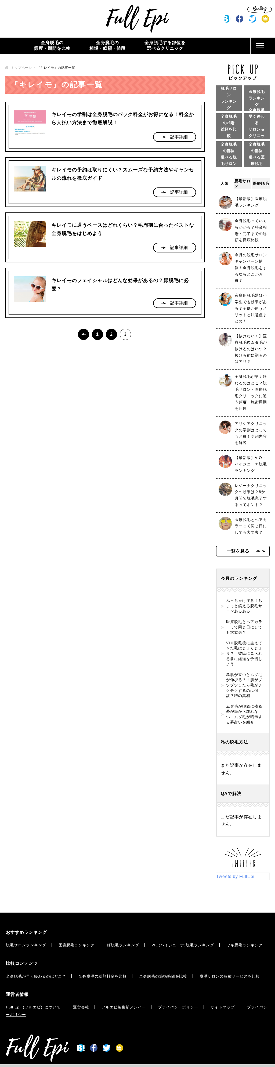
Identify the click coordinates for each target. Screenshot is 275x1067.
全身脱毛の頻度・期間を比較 (52, 45)
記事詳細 (179, 137)
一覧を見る (238, 551)
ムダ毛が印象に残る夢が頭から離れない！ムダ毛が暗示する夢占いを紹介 (244, 714)
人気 (224, 183)
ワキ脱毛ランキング (244, 945)
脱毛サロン (242, 183)
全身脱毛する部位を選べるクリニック (165, 45)
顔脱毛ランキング (123, 945)
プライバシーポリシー (178, 1007)
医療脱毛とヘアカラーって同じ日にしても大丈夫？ (244, 627)
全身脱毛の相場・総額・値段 (107, 45)
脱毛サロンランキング (26, 945)
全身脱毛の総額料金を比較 (102, 976)
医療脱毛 (261, 183)
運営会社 (81, 1007)
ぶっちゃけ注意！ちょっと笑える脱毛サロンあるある (244, 605)
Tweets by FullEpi (235, 876)
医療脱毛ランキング (77, 945)
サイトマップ (223, 1007)
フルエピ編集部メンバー (124, 1007)
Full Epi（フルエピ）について (33, 1007)
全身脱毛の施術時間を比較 (163, 976)
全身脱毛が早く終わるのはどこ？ (36, 976)
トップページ (21, 68)
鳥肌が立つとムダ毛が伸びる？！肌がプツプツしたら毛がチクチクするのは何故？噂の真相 (244, 685)
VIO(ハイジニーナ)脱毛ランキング (182, 945)
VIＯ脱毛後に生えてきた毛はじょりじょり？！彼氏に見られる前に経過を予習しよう (244, 653)
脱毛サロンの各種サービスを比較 (230, 976)
